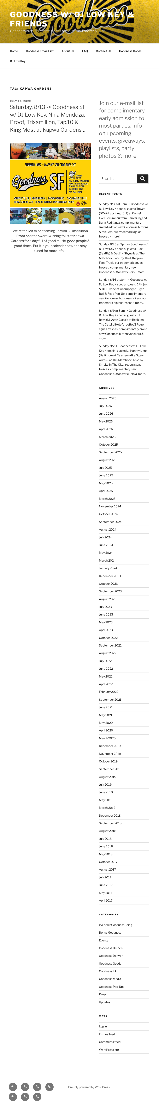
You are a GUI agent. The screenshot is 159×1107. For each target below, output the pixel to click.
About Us (67, 51)
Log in (103, 1026)
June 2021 (106, 707)
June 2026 (106, 413)
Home (14, 51)
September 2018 (110, 823)
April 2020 (106, 730)
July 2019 (105, 784)
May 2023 (106, 622)
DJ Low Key (17, 61)
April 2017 (105, 900)
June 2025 (106, 475)
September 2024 (110, 522)
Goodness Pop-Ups (111, 986)
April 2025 (106, 491)
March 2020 (107, 738)
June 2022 (106, 668)
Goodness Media (110, 979)
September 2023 (110, 591)
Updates (104, 1002)
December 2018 (110, 815)
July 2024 (105, 537)
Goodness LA (108, 971)
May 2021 (105, 715)
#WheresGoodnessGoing (115, 925)
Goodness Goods (130, 51)
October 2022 (108, 637)
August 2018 (107, 831)
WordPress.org (109, 1049)
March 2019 (107, 807)
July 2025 (105, 467)
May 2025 (106, 483)
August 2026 (107, 398)
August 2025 (107, 460)
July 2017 (105, 877)
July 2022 (105, 661)
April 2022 (106, 684)
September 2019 (110, 769)
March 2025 (107, 498)
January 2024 (108, 568)
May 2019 (105, 800)
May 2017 (105, 893)
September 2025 (110, 452)
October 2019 (108, 761)
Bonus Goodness (110, 932)
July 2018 (105, 838)
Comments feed (109, 1042)
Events (103, 940)
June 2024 (106, 545)
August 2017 (107, 869)
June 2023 (106, 614)
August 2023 (107, 599)
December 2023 (110, 576)
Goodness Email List (40, 51)
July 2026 (105, 406)
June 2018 (106, 846)
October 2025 (108, 444)
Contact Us (103, 51)
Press (103, 994)
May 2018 (105, 854)
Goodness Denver (111, 955)
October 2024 (108, 514)
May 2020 (106, 722)
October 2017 (108, 862)
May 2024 (106, 552)
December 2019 (110, 746)
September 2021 (110, 699)
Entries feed (107, 1034)
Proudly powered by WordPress (89, 1087)
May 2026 (106, 421)
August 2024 (107, 529)
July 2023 (105, 606)
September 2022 (110, 645)
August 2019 (107, 777)
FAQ (85, 51)
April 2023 (106, 630)
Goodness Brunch (111, 948)
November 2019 (110, 753)
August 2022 (107, 653)
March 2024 (107, 560)
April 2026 (106, 429)
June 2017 (106, 885)
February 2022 (108, 691)
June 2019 (106, 792)
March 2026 (107, 437)
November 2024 (110, 506)
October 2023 (108, 583)
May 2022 (105, 676)
